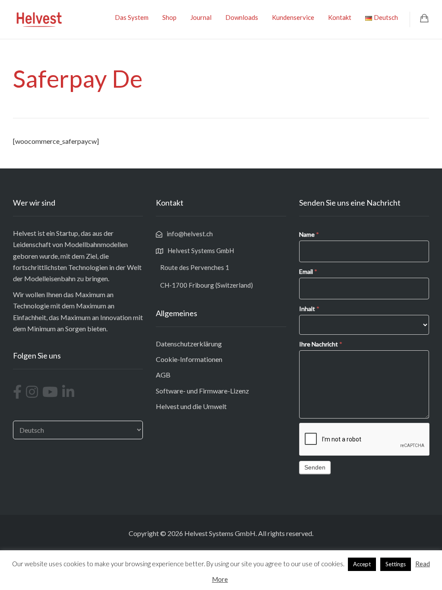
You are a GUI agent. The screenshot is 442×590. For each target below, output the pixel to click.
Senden (314, 467)
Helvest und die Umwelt (191, 406)
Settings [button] (395, 564)
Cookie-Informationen (189, 359)
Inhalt (309, 308)
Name (309, 234)
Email (308, 271)
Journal (201, 17)
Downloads (241, 17)
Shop (169, 17)
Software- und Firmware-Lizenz (202, 391)
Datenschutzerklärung (189, 343)
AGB (163, 375)
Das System (131, 17)
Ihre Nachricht (320, 344)
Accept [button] (362, 564)
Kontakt (339, 17)
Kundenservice (293, 17)
